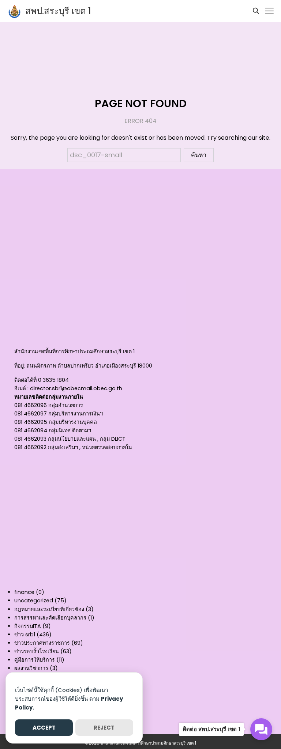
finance (24, 592)
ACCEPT (44, 727)
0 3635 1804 (53, 380)
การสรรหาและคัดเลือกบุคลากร (50, 617)
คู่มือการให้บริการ (34, 659)
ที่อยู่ (19, 365)
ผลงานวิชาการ (31, 668)
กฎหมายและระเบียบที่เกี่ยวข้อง (49, 609)
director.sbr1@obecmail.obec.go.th (76, 388)
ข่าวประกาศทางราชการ (42, 643)
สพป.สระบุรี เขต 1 (58, 11)
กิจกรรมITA (27, 626)
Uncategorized (33, 600)
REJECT (104, 727)
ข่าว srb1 (24, 634)
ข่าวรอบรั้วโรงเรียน (36, 651)
